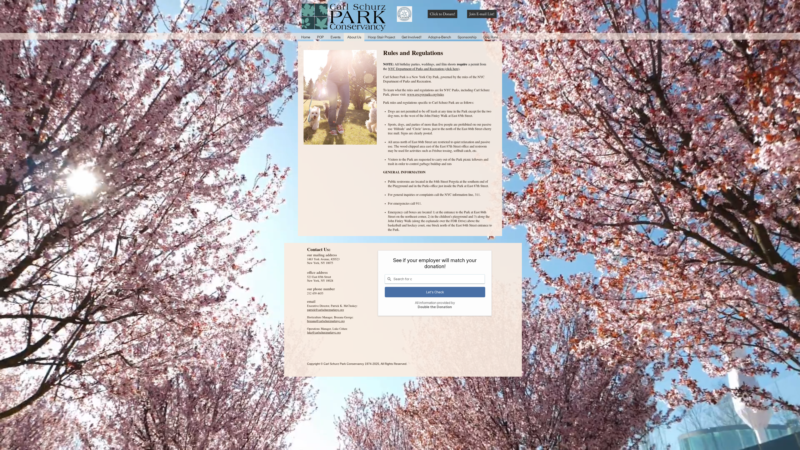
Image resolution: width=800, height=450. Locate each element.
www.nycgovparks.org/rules (425, 94)
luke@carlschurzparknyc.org (324, 332)
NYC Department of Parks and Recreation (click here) (423, 68)
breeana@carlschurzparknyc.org (326, 321)
